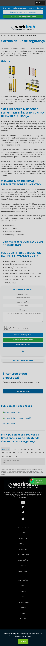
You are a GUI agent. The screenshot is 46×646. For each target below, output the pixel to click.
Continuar (23, 641)
